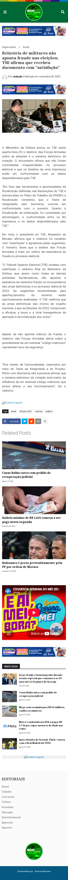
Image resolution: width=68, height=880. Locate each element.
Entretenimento (11, 817)
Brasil (26, 47)
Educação (7, 812)
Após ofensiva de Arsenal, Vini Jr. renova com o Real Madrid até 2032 (42, 741)
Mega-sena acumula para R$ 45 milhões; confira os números (42, 709)
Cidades (6, 791)
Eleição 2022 (26, 411)
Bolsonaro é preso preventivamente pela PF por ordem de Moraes (32, 565)
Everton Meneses (43, 871)
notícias (38, 411)
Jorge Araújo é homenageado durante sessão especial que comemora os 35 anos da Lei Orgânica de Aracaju (40, 678)
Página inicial (9, 47)
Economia (7, 807)
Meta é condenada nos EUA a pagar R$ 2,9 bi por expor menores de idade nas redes (41, 725)
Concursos (8, 796)
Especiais (7, 822)
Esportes (7, 827)
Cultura (6, 801)
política (49, 411)
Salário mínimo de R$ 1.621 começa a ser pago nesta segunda (31, 520)
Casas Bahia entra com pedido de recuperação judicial (26, 475)
